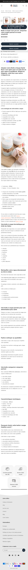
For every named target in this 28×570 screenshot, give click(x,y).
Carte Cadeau (6, 517)
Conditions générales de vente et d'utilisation (13, 535)
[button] (4, 36)
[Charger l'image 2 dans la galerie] (14, 20)
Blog (4, 514)
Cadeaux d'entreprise (7, 502)
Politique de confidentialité (9, 529)
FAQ (4, 505)
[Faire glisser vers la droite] (26, 21)
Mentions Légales (7, 541)
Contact (4, 511)
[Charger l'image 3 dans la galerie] (21, 20)
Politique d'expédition (8, 538)
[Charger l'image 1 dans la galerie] (6, 20)
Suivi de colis (6, 508)
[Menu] (1, 5)
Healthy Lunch (15, 568)
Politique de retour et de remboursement (12, 532)
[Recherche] (23, 5)
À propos (5, 526)
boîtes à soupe (19, 221)
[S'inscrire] (23, 550)
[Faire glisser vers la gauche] (1, 21)
